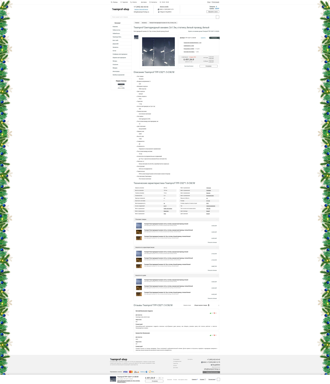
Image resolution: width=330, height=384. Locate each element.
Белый (208, 211)
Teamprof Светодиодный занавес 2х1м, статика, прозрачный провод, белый (166, 223)
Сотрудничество (177, 361)
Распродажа (176, 359)
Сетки (114, 50)
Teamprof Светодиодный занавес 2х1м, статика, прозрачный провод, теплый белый (168, 230)
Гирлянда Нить (117, 37)
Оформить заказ (213, 11)
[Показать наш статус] (121, 86)
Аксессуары (116, 71)
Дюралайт (116, 43)
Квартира (166, 211)
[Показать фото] (136, 37)
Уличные (208, 187)
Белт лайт (115, 40)
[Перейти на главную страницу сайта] (120, 9)
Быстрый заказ (189, 66)
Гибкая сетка (116, 30)
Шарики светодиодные (119, 57)
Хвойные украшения (118, 74)
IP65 (207, 203)
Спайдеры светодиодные (120, 54)
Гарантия (125, 2)
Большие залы (210, 195)
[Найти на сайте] (217, 17)
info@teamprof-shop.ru (212, 369)
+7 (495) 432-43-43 (140, 7)
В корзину (208, 66)
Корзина (202, 379)
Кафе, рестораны (168, 208)
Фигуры (115, 61)
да (164, 203)
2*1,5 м (208, 200)
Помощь (115, 2)
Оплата (134, 2)
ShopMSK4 (216, 365)
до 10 (165, 206)
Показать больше (212, 242)
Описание (169, 379)
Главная (137, 22)
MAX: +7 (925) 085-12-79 (166, 9)
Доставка (144, 2)
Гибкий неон (116, 33)
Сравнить (194, 379)
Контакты (154, 2)
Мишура (115, 68)
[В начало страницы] (218, 379)
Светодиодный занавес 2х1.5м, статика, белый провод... (128, 381)
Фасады (208, 193)
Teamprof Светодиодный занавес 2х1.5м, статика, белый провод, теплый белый (167, 236)
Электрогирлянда (210, 206)
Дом (165, 213)
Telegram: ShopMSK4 (165, 12)
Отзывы (175, 379)
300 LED (208, 208)
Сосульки (115, 64)
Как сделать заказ (182, 379)
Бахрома (115, 26)
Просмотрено (211, 379)
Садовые (208, 190)
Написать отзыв (187, 305)
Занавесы (115, 47)
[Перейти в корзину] (208, 8)
